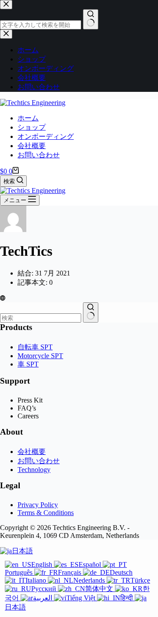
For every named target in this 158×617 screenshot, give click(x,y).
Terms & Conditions (46, 512)
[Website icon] (2, 298)
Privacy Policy (38, 504)
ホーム (28, 118)
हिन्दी (127, 598)
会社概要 (32, 145)
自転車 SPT (35, 347)
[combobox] (40, 318)
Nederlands (90, 580)
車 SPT (28, 364)
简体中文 (100, 588)
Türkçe (140, 580)
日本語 (22, 551)
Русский (44, 588)
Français (70, 572)
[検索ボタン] (90, 312)
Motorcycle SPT (40, 355)
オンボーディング (46, 136)
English (42, 564)
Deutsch (121, 572)
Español (91, 564)
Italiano (36, 580)
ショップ (32, 127)
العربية (43, 598)
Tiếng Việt (81, 598)
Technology (34, 469)
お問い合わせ (39, 155)
